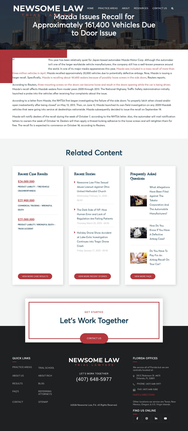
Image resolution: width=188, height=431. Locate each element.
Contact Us (159, 8)
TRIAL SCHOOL (46, 368)
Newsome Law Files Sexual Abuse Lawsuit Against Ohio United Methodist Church (93, 187)
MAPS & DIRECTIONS (144, 394)
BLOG (41, 383)
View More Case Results (35, 276)
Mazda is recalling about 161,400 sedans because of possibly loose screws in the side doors (94, 77)
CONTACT (17, 402)
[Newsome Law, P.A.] (48, 10)
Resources (141, 8)
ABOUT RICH (45, 376)
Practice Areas (108, 8)
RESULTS (17, 383)
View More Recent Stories (92, 276)
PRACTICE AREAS (22, 367)
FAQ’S (15, 391)
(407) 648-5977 (94, 379)
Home (90, 8)
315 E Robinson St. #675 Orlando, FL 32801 (148, 377)
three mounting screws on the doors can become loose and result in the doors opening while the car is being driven (104, 84)
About (126, 8)
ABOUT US (18, 376)
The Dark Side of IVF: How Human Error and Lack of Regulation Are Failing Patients (95, 214)
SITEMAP (43, 402)
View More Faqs (142, 276)
